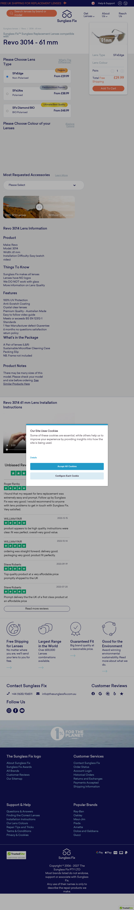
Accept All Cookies (67, 466)
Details (33, 458)
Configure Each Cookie (67, 476)
